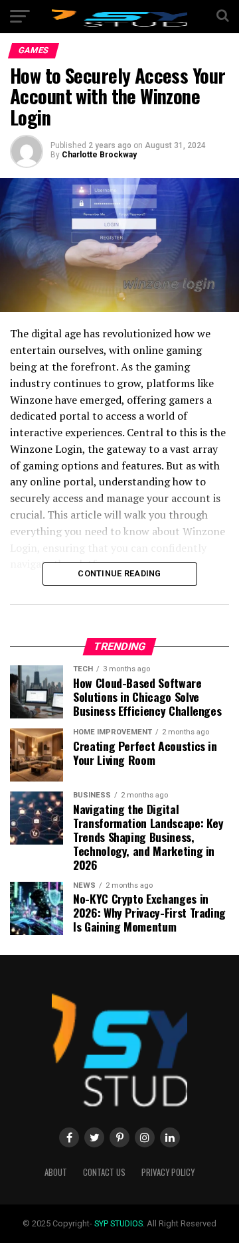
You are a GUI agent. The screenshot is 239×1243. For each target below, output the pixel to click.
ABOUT (55, 1172)
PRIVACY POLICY (168, 1172)
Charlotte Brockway (99, 154)
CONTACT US (104, 1172)
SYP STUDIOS (118, 1223)
